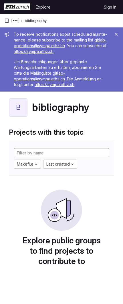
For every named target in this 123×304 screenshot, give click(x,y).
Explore (43, 7)
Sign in (110, 7)
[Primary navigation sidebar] (6, 20)
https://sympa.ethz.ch (33, 51)
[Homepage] (17, 6)
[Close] (116, 34)
